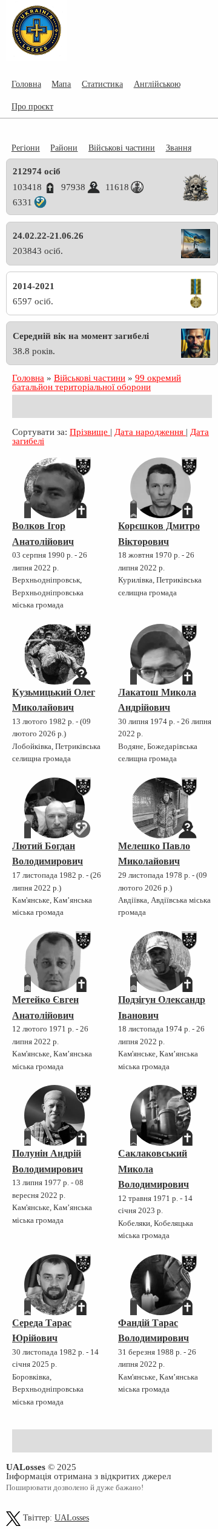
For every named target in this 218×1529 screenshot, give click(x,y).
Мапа (61, 84)
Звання (178, 147)
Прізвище (90, 431)
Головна (26, 84)
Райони (64, 147)
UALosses (71, 1517)
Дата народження (150, 431)
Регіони (26, 147)
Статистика (102, 84)
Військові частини (121, 147)
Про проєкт (32, 106)
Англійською (157, 84)
